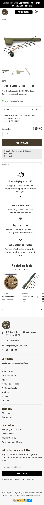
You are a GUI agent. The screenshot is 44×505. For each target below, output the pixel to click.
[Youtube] (16, 350)
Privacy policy (8, 433)
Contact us (7, 417)
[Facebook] (3, 350)
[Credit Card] (14, 501)
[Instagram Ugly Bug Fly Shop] (7, 350)
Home (4, 20)
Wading (5, 392)
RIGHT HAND (14, 118)
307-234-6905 (12, 340)
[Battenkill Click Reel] (11, 281)
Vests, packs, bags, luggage (15, 363)
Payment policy (9, 438)
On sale (5, 400)
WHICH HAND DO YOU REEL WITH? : (20, 115)
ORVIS (4, 81)
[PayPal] (19, 501)
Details (5, 165)
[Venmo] (29, 501)
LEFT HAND (13, 121)
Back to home (21, 269)
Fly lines (6, 396)
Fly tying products (10, 384)
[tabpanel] (22, 45)
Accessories (7, 371)
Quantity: (6, 129)
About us (6, 413)
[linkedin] (12, 350)
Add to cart (22, 142)
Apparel (5, 379)
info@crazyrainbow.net (16, 346)
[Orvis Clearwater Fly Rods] (31, 281)
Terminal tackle (9, 375)
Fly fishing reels (9, 388)
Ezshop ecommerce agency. (30, 495)
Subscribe (22, 473)
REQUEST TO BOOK (23, 12)
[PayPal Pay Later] (24, 501)
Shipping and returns (12, 429)
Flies (4, 367)
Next (41, 309)
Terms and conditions (12, 442)
